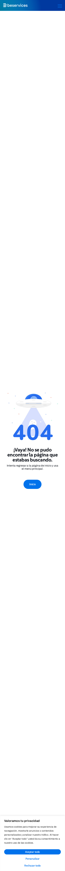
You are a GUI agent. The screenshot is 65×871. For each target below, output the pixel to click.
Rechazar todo (32, 865)
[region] (32, 843)
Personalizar (32, 858)
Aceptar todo (32, 851)
